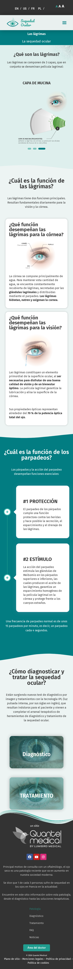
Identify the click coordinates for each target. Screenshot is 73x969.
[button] (64, 22)
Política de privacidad (58, 958)
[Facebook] (30, 857)
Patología (35, 908)
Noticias (34, 937)
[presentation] (29, 148)
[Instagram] (43, 857)
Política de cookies (38, 962)
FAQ (31, 930)
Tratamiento (36, 923)
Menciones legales (32, 958)
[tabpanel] (36, 111)
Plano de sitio (12, 958)
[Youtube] (36, 857)
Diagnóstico (36, 916)
